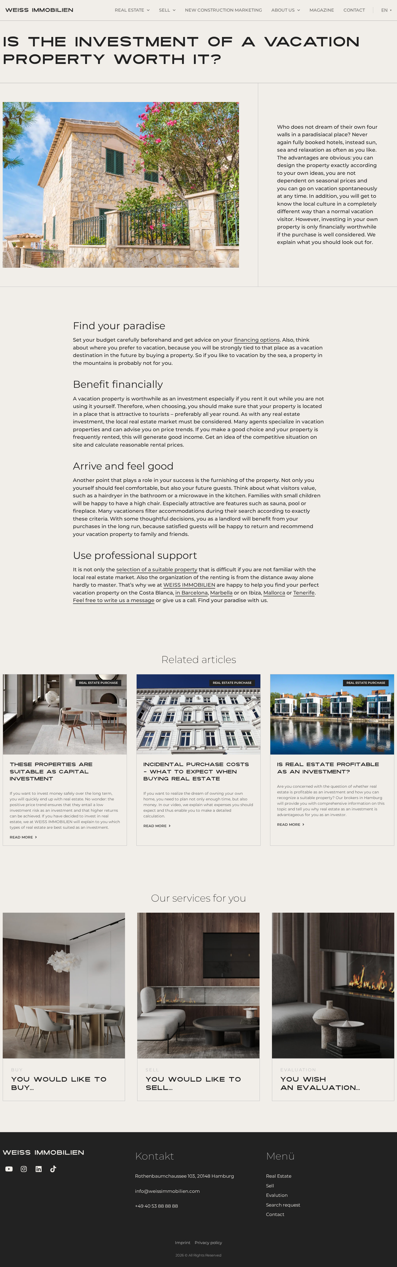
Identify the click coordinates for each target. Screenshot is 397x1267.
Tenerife (304, 593)
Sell (164, 10)
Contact (354, 10)
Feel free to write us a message (113, 600)
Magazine (321, 10)
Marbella (221, 593)
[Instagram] (24, 1169)
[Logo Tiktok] (53, 1169)
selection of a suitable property (156, 569)
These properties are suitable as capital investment (51, 772)
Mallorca (274, 593)
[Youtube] (9, 1169)
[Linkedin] (38, 1169)
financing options (257, 340)
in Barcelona (191, 593)
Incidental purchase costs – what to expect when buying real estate (196, 772)
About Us (283, 10)
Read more (22, 837)
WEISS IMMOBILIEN (189, 585)
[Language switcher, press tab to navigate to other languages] (386, 10)
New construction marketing (223, 10)
